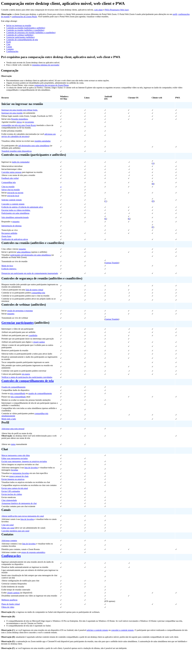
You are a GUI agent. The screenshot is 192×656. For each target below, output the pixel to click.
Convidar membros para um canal (15, 531)
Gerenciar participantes (17, 322)
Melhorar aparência (9, 600)
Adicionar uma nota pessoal (12, 429)
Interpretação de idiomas (11, 226)
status (13, 444)
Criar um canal (7, 525)
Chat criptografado (9, 500)
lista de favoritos (31, 467)
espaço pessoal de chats (18, 476)
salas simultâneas (24, 252)
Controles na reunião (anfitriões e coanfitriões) (25, 30)
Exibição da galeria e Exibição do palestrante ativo (22, 207)
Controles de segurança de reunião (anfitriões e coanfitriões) (31, 32)
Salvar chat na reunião (10, 189)
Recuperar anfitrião (9, 233)
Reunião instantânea (19, 119)
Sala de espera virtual (34, 290)
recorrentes (29, 122)
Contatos (10, 49)
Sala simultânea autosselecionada (15, 217)
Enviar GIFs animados (10, 491)
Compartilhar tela (8, 182)
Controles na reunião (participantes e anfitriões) (25, 28)
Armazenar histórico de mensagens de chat (19, 503)
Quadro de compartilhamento (13, 387)
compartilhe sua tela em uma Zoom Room (18, 125)
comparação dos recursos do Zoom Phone (51, 85)
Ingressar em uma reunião (12, 113)
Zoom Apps (6, 236)
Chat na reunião (7, 186)
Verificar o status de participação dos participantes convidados (26, 377)
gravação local (13, 196)
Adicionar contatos (9, 540)
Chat (8, 44)
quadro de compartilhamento (40, 393)
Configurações (12, 51)
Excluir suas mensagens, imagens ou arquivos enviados (24, 461)
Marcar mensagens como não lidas (15, 455)
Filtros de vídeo (7, 607)
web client (98, 10)
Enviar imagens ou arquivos (12, 479)
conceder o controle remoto (122, 630)
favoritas (14, 470)
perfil (175, 14)
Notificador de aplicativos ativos (14, 239)
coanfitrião (33, 335)
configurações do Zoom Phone (24, 16)
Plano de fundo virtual (10, 604)
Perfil (8, 42)
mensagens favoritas (20, 473)
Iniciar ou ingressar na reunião (18, 25)
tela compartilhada (17, 393)
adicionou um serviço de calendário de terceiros (28, 135)
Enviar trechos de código (11, 494)
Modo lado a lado (8, 419)
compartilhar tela (38, 293)
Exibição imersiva (9, 269)
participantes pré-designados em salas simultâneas (30, 255)
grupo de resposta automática (33, 552)
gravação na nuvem (15, 193)
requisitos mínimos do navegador (45, 65)
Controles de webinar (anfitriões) (19, 35)
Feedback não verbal (10, 178)
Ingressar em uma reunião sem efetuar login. (19, 110)
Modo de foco (7, 266)
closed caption (39, 342)
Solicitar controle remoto (11, 200)
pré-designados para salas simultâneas (33, 145)
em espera (26, 374)
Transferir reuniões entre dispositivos (16, 151)
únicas (19, 122)
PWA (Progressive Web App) (117, 10)
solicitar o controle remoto (97, 630)
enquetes (15, 221)
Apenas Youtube (112, 263)
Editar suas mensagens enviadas (14, 458)
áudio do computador (21, 162)
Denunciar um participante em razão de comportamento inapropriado (29, 273)
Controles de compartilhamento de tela (22, 40)
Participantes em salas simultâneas (15, 213)
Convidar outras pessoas (11, 172)
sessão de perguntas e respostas (20, 311)
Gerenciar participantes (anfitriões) (20, 37)
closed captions (13, 593)
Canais (9, 47)
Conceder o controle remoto (12, 204)
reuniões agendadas (42, 141)
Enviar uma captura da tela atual (14, 488)
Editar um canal (7, 528)
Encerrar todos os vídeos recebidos (16, 210)
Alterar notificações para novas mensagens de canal (22, 516)
